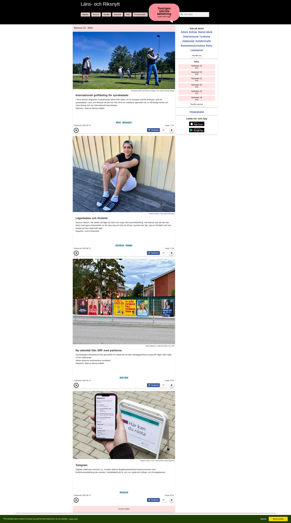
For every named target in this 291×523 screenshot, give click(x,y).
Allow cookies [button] (278, 519)
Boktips (193, 32)
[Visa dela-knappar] (164, 130)
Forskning (205, 36)
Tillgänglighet (196, 112)
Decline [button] (263, 519)
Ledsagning (197, 50)
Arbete (184, 32)
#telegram (124, 492)
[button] (196, 124)
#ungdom (129, 245)
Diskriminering (191, 36)
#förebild (120, 245)
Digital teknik (205, 32)
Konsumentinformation (193, 45)
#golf (118, 122)
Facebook (154, 130)
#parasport (127, 122)
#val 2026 (124, 378)
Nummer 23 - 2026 (83, 28)
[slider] (145, 514)
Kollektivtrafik (203, 41)
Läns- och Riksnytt (100, 4)
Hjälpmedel (188, 41)
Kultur (209, 45)
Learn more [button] (73, 519)
